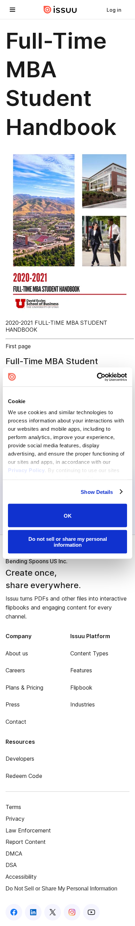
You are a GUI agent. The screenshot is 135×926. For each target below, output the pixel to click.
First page (18, 346)
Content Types (89, 653)
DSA (11, 864)
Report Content (26, 841)
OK (68, 515)
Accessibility (21, 876)
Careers (15, 670)
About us (17, 653)
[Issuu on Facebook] (14, 912)
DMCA (14, 853)
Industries (82, 704)
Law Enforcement (28, 830)
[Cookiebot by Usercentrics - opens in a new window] (97, 376)
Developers (20, 758)
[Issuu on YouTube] (91, 912)
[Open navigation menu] (12, 10)
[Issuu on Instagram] (72, 912)
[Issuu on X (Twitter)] (52, 912)
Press (13, 704)
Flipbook (81, 687)
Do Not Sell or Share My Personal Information (61, 888)
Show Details (97, 492)
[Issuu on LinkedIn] (33, 912)
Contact (16, 721)
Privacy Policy (26, 470)
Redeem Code (24, 775)
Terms (13, 806)
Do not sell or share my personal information (67, 541)
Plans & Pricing (24, 687)
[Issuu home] (60, 9)
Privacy (15, 818)
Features (81, 670)
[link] (114, 10)
